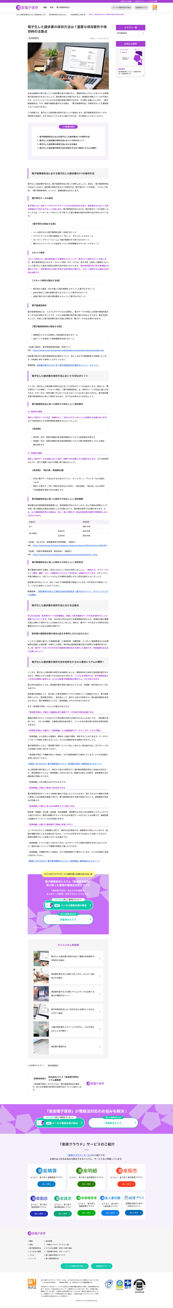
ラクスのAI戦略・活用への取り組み (59, 1248)
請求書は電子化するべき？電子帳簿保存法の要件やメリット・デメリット (68, 365)
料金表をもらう (141, 7)
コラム (31, 1255)
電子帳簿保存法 (63, 7)
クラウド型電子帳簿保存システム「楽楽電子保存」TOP (30, 14)
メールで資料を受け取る (122, 7)
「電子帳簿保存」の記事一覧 (77, 14)
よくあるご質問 (152, 1)
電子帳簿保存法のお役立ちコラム (58, 14)
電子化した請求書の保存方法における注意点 (58, 144)
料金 (52, 7)
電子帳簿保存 (34, 38)
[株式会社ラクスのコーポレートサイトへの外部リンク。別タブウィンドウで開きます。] (32, 1284)
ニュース (32, 1258)
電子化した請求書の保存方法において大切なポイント (62, 140)
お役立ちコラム (140, 1)
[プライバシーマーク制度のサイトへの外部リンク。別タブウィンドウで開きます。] (109, 1283)
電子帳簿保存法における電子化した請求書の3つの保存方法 (64, 136)
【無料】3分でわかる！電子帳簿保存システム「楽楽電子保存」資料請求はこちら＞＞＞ (65, 764)
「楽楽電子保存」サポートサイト (58, 1252)
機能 (45, 7)
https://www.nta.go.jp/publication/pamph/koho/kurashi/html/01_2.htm (65, 554)
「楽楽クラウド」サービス (79, 1155)
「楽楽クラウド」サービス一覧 (57, 1245)
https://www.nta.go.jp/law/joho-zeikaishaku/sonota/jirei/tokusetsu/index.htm (68, 350)
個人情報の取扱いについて (55, 1255)
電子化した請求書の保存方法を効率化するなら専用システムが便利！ (68, 148)
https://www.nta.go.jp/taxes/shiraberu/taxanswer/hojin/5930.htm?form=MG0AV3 (70, 545)
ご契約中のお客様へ (126, 1)
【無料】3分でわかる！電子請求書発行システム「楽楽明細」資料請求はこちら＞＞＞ (64, 861)
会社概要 (49, 1241)
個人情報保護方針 (52, 1258)
